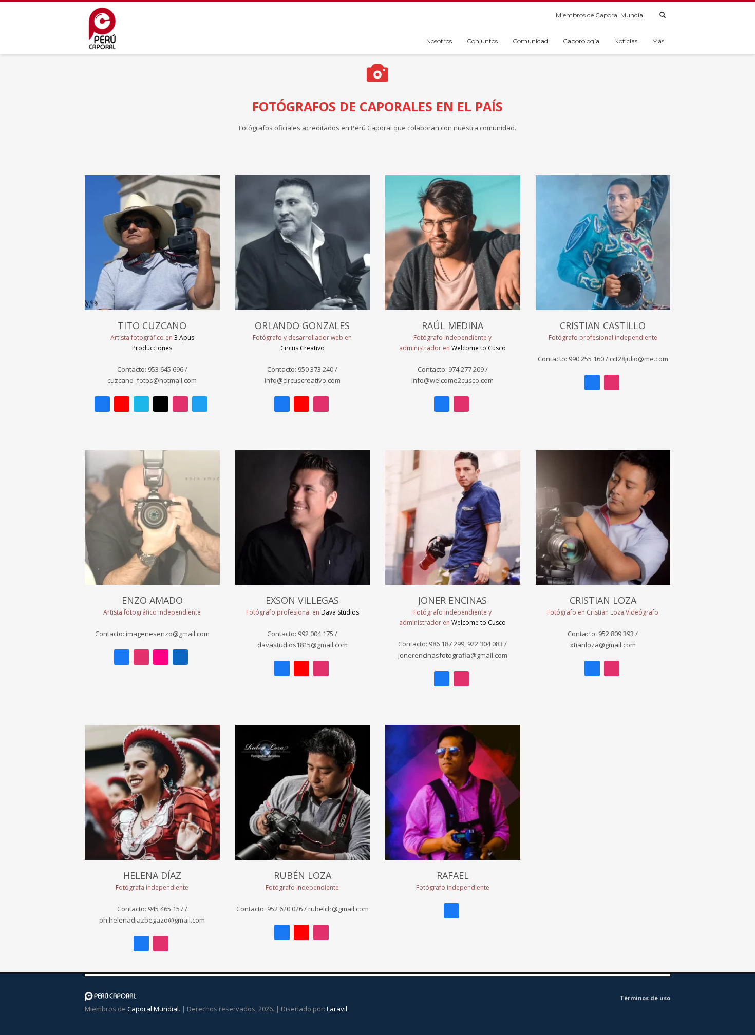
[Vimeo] (141, 404)
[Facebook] (102, 404)
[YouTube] (121, 404)
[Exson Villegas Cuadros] (302, 517)
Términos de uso (645, 998)
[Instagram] (180, 404)
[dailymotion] (568, 999)
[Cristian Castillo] (603, 242)
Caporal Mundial (153, 1008)
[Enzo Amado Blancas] (152, 517)
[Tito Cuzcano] (152, 242)
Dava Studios (340, 612)
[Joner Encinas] (452, 517)
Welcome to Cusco (478, 347)
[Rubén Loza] (302, 792)
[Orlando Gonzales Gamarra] (302, 242)
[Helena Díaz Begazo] (152, 792)
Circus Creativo (302, 347)
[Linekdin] (180, 657)
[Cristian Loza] (603, 517)
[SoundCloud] (599, 999)
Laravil (337, 1008)
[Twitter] (199, 404)
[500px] (160, 404)
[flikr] (160, 657)
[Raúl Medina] (452, 242)
